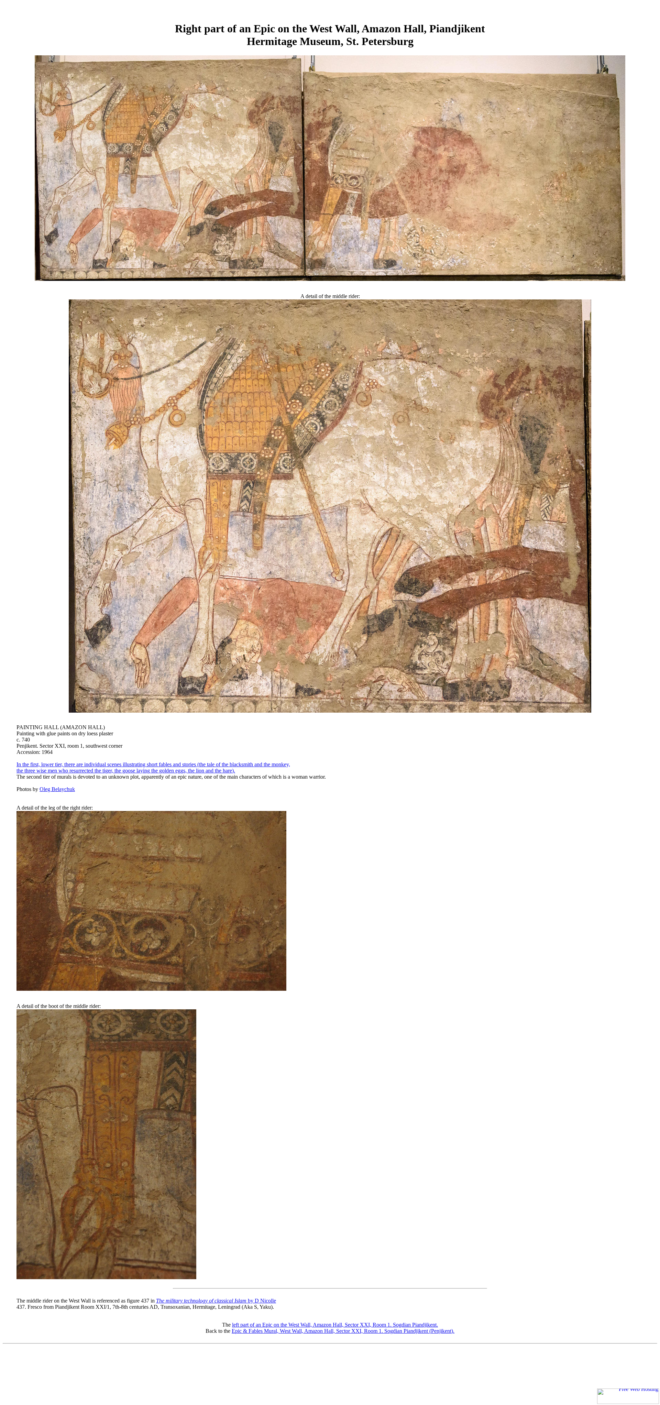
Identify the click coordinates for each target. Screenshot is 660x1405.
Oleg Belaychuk (57, 789)
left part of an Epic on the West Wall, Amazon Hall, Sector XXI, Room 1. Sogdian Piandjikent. (335, 1325)
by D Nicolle (216, 1301)
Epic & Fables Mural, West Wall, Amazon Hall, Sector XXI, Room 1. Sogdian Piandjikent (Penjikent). (343, 1331)
